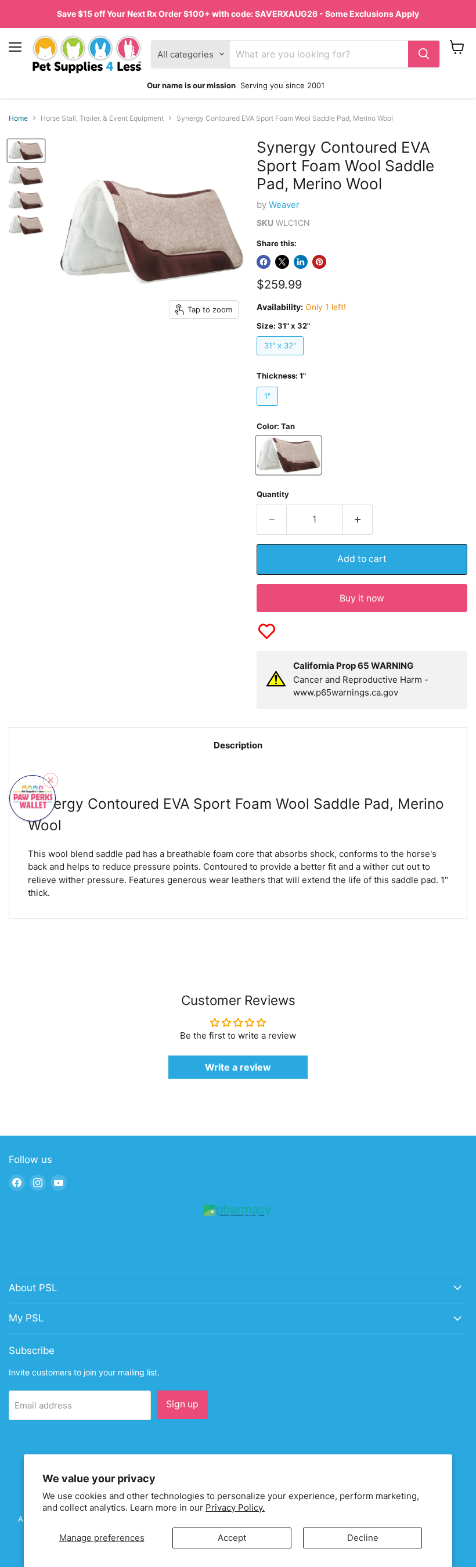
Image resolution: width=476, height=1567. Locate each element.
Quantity (273, 494)
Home (18, 118)
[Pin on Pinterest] (319, 262)
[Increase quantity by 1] (358, 520)
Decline (362, 1537)
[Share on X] (282, 262)
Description (238, 745)
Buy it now (362, 598)
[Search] (423, 54)
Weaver (284, 204)
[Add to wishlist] (267, 631)
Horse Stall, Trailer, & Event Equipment (102, 118)
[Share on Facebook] (264, 262)
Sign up (182, 1404)
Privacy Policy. (235, 1507)
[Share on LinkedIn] (301, 262)
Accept (232, 1537)
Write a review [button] (238, 1067)
